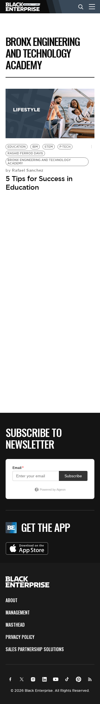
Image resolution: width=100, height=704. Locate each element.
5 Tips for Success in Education (39, 183)
